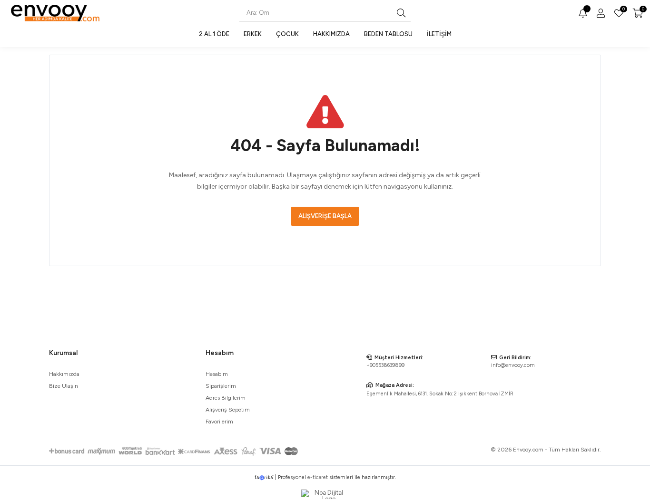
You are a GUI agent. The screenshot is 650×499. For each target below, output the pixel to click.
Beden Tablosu (388, 34)
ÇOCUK (287, 34)
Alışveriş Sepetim (228, 409)
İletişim (439, 34)
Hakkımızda (331, 34)
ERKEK (253, 34)
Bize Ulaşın (63, 386)
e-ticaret (317, 477)
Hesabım (217, 374)
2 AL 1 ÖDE (214, 34)
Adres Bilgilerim (226, 397)
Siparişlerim (221, 386)
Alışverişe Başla (325, 216)
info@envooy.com (513, 365)
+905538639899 (385, 365)
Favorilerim (622, 10)
